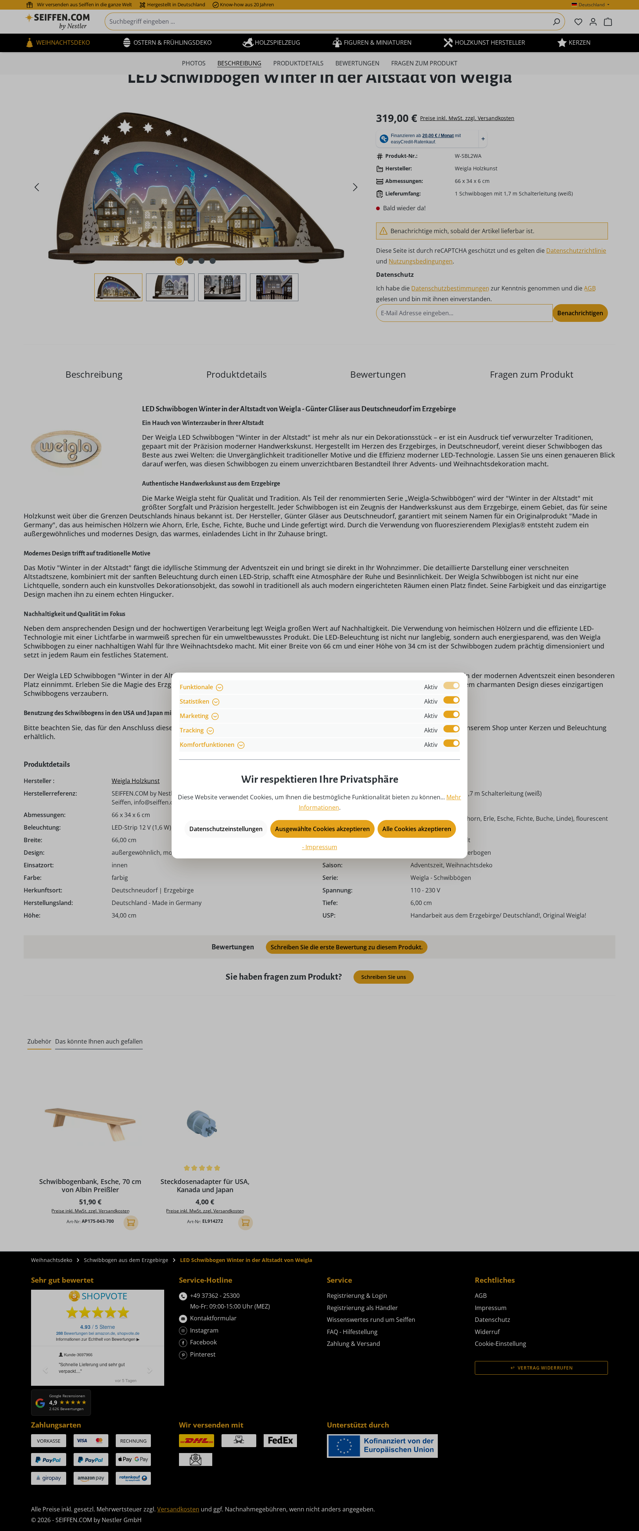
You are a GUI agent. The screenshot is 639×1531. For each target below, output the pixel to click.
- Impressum (319, 847)
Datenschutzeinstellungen (226, 829)
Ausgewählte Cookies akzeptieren (322, 829)
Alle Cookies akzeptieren (416, 829)
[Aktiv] (451, 685)
